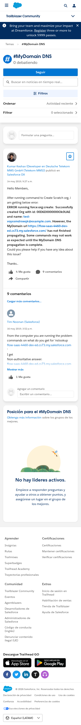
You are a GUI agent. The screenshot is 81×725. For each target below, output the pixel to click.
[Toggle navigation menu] (73, 16)
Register (40, 30)
